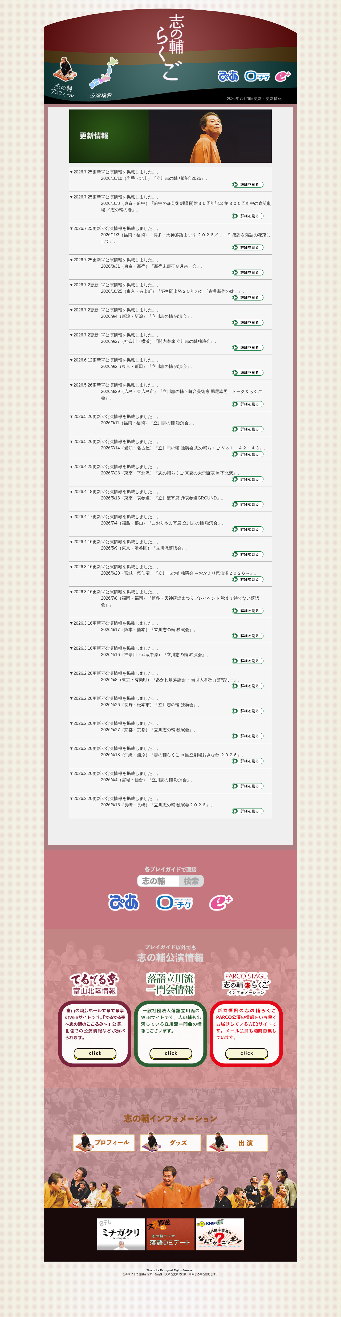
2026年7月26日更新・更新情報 (254, 98)
